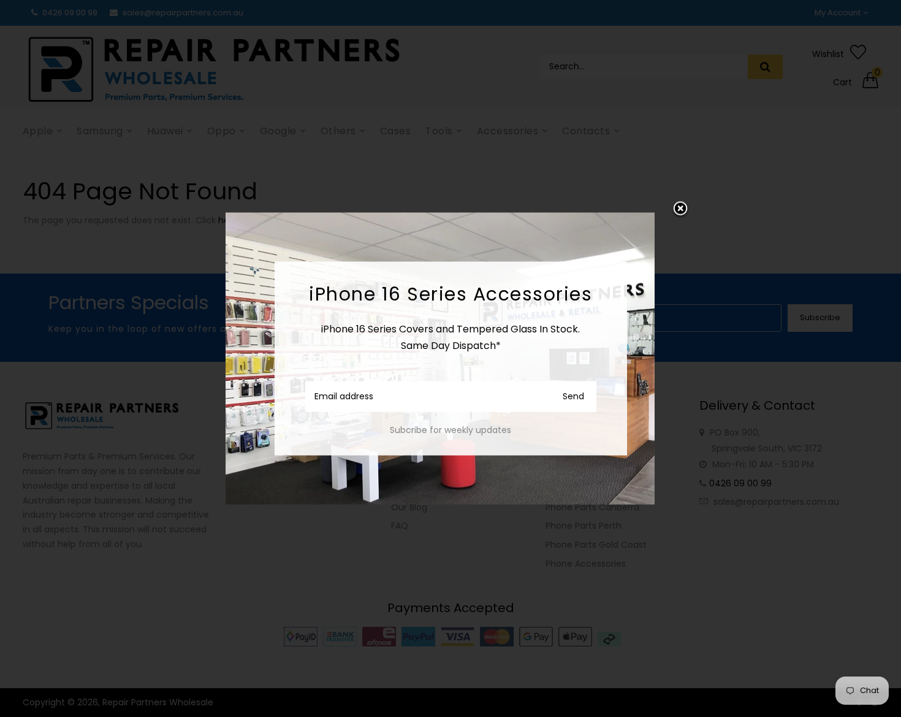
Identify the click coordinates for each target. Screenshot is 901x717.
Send (573, 395)
